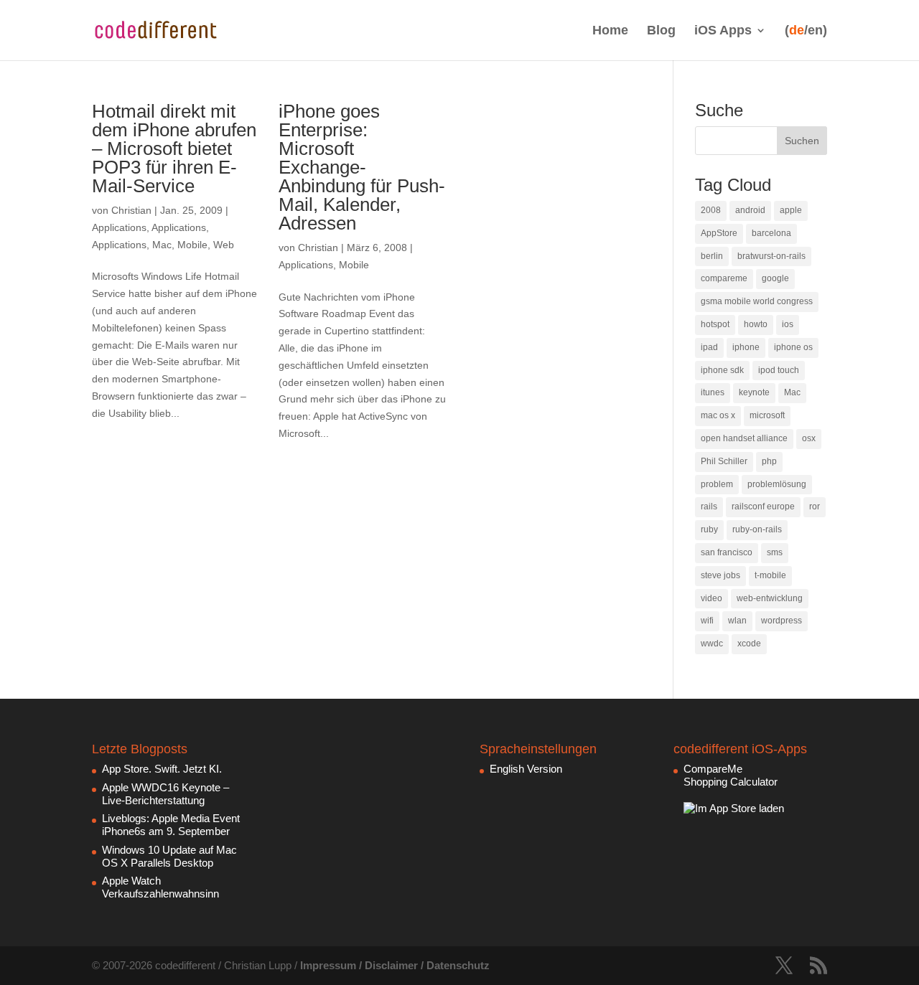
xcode (749, 643)
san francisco (726, 552)
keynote (754, 392)
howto (756, 324)
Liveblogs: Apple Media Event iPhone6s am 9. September (171, 824)
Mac (162, 244)
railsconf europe (763, 506)
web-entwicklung (770, 598)
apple (791, 210)
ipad (709, 347)
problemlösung (776, 484)
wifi (707, 621)
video (711, 598)
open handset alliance (744, 438)
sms (775, 552)
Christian (131, 210)
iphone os (793, 347)
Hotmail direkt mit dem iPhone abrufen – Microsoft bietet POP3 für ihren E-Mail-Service (174, 148)
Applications (119, 227)
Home (610, 30)
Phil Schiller (724, 461)
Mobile (192, 244)
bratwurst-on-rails (771, 256)
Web (223, 244)
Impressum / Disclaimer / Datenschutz (395, 965)
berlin (712, 256)
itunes (712, 392)
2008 (711, 210)
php (769, 461)
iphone (746, 347)
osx (809, 438)
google (775, 278)
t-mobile (770, 575)
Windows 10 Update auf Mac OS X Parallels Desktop (169, 856)
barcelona (771, 233)
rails (709, 506)
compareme (724, 278)
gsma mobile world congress (757, 301)
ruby (709, 529)
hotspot (715, 324)
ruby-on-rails (757, 529)
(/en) (806, 30)
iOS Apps (723, 30)
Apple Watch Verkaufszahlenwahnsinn (160, 887)
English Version (526, 769)
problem (717, 484)
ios (787, 324)
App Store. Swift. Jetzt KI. (162, 769)
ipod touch (778, 370)
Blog (661, 30)
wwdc (712, 643)
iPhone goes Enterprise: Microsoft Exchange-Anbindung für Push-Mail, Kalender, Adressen (362, 167)
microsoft (767, 415)
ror (814, 506)
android (750, 210)
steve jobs (720, 575)
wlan (737, 621)
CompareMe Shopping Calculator (731, 775)
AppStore (719, 233)
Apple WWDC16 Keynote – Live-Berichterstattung (165, 793)
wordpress (781, 621)
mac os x (718, 415)
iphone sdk (722, 370)
